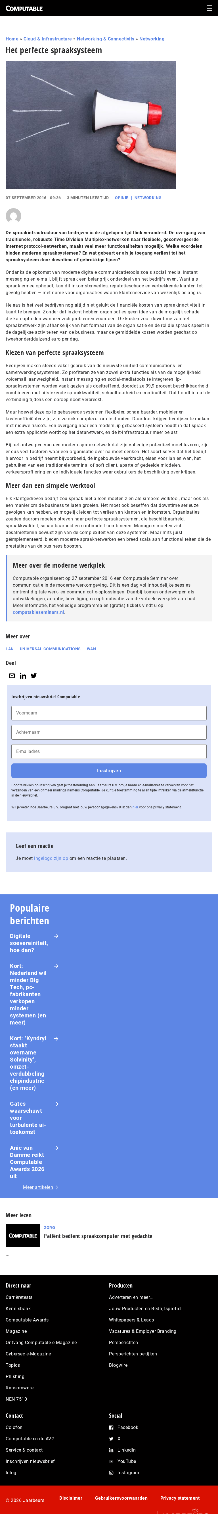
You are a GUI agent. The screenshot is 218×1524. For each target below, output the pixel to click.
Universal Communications (50, 649)
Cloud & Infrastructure (48, 39)
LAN (10, 649)
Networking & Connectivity (106, 39)
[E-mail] (12, 675)
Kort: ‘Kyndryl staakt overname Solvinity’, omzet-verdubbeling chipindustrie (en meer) (28, 1063)
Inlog (11, 1472)
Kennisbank (18, 1308)
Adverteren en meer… (131, 1297)
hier (135, 807)
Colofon (14, 1427)
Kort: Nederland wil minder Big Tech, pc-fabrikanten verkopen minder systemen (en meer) (28, 994)
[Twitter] (33, 675)
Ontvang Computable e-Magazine (41, 1342)
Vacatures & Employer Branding (143, 1331)
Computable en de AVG (30, 1438)
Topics (13, 1365)
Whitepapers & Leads (131, 1320)
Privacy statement (180, 1498)
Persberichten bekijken (133, 1354)
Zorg (49, 1227)
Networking (151, 39)
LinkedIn (127, 1450)
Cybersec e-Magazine (28, 1354)
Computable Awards (27, 1320)
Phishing (15, 1376)
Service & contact (24, 1450)
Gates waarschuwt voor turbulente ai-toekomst (28, 1117)
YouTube (127, 1461)
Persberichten (123, 1342)
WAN (91, 649)
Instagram (128, 1472)
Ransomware (19, 1387)
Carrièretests (19, 1297)
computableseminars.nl (38, 612)
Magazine (16, 1331)
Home (12, 39)
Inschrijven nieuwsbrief (30, 1461)
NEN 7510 (16, 1399)
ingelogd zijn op (51, 858)
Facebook (128, 1427)
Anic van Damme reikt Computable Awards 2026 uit (27, 1161)
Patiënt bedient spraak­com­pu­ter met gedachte (98, 1236)
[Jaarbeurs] (182, 1515)
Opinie (122, 197)
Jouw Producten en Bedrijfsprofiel (145, 1308)
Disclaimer (70, 1498)
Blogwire (118, 1365)
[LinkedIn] (23, 675)
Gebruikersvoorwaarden (121, 1498)
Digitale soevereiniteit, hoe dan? (29, 943)
